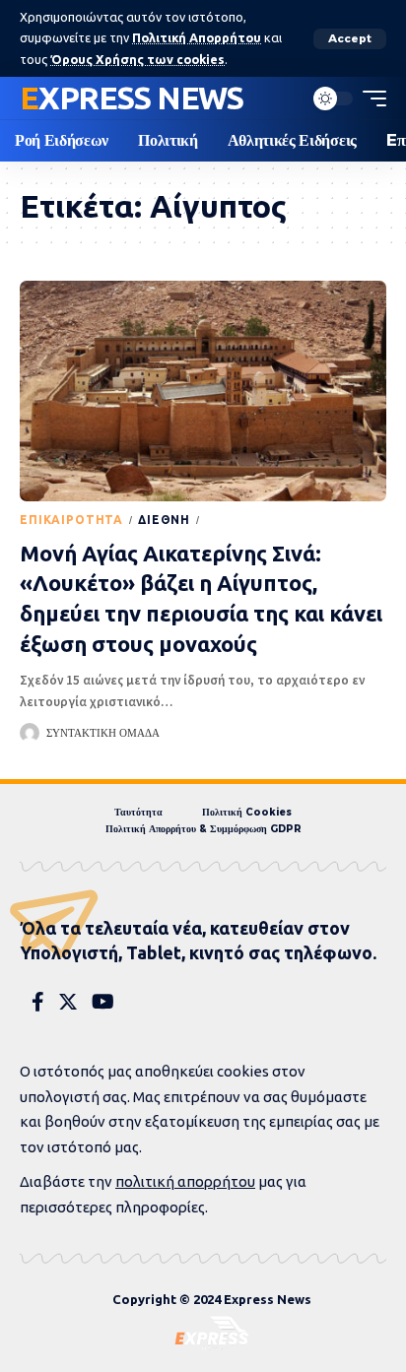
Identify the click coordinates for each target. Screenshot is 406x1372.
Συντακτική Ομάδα (103, 733)
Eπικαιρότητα (71, 519)
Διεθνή (164, 519)
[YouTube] (103, 1001)
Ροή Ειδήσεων (256, 519)
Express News (131, 97)
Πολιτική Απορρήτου (196, 37)
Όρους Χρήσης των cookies (137, 59)
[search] (283, 98)
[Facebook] (38, 1001)
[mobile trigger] (369, 98)
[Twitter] (68, 1001)
